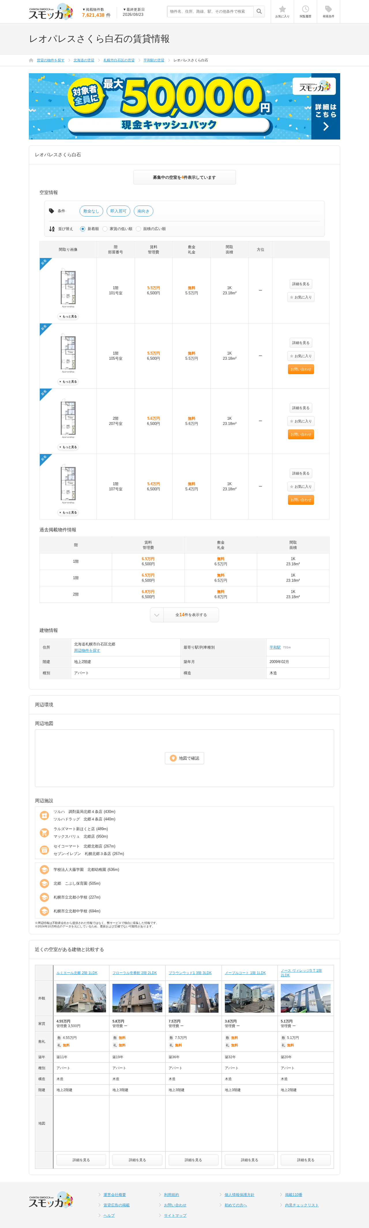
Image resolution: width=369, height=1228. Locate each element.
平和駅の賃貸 (154, 60)
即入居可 (118, 211)
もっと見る (68, 316)
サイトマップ (175, 1215)
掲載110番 (293, 1195)
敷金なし (91, 211)
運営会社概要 (114, 1195)
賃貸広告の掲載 (116, 1205)
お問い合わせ (301, 369)
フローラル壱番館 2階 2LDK (134, 973)
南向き (144, 211)
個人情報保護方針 (240, 1195)
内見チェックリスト (302, 1205)
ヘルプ (109, 1215)
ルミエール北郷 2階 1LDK (77, 973)
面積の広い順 (154, 229)
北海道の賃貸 (84, 60)
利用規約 (171, 1195)
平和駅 (275, 647)
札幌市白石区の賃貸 (119, 60)
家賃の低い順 (121, 229)
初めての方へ (236, 1205)
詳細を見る (301, 284)
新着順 (93, 229)
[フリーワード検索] (259, 12)
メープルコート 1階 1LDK (245, 973)
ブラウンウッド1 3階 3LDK (190, 973)
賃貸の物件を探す (51, 60)
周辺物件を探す (87, 650)
